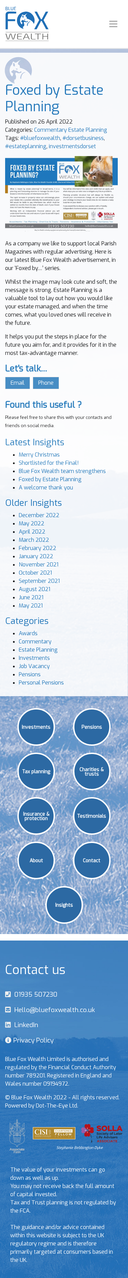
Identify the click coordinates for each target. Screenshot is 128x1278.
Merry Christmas (39, 454)
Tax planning (36, 771)
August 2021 (34, 589)
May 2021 (31, 605)
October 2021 (35, 572)
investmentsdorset (72, 146)
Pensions (30, 674)
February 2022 (37, 548)
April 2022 (32, 531)
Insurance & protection (36, 816)
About (36, 860)
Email (18, 382)
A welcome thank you (46, 487)
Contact (91, 860)
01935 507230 (34, 994)
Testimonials (91, 815)
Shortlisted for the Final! (49, 463)
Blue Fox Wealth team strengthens (62, 471)
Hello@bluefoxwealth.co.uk (53, 1010)
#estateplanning (25, 146)
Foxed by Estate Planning (50, 479)
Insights (64, 904)
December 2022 (39, 515)
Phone (46, 382)
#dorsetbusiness (83, 138)
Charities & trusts (92, 771)
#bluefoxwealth (40, 138)
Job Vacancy (34, 666)
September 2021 (39, 581)
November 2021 (38, 564)
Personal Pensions (41, 682)
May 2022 (31, 523)
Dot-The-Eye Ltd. (57, 1105)
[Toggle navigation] (113, 23)
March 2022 (34, 540)
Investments (34, 658)
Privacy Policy (33, 1040)
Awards (28, 633)
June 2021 (31, 597)
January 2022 (36, 556)
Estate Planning (87, 129)
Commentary (50, 129)
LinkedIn (24, 1025)
